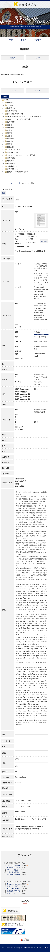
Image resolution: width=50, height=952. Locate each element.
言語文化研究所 (13, 152)
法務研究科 (11, 122)
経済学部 (10, 127)
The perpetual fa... (14, 884)
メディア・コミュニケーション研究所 (21, 155)
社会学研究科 (12, 111)
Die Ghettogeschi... (14, 865)
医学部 (9, 136)
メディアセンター (13, 150)
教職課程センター (13, 166)
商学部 (9, 133)
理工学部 (10, 139)
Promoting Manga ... (14, 888)
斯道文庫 (10, 161)
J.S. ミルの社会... (13, 870)
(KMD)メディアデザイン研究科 (18, 119)
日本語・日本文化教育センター (18, 172)
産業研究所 (11, 158)
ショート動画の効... (14, 874)
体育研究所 (11, 163)
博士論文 (10, 103)
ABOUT (37, 40)
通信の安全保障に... (14, 872)
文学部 (9, 125)
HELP (23, 40)
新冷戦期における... (14, 867)
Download (44, 241)
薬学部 (9, 144)
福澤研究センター (13, 169)
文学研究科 (11, 105)
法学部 (9, 130)
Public (5, 96)
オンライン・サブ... (14, 893)
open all (13, 91)
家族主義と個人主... (14, 886)
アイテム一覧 (16, 183)
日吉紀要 (10, 147)
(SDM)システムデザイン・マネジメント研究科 (24, 116)
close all (37, 91)
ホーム (4, 183)
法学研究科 (11, 108)
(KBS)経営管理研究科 (15, 114)
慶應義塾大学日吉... (14, 891)
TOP (11, 40)
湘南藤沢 (10, 141)
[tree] (25, 135)
